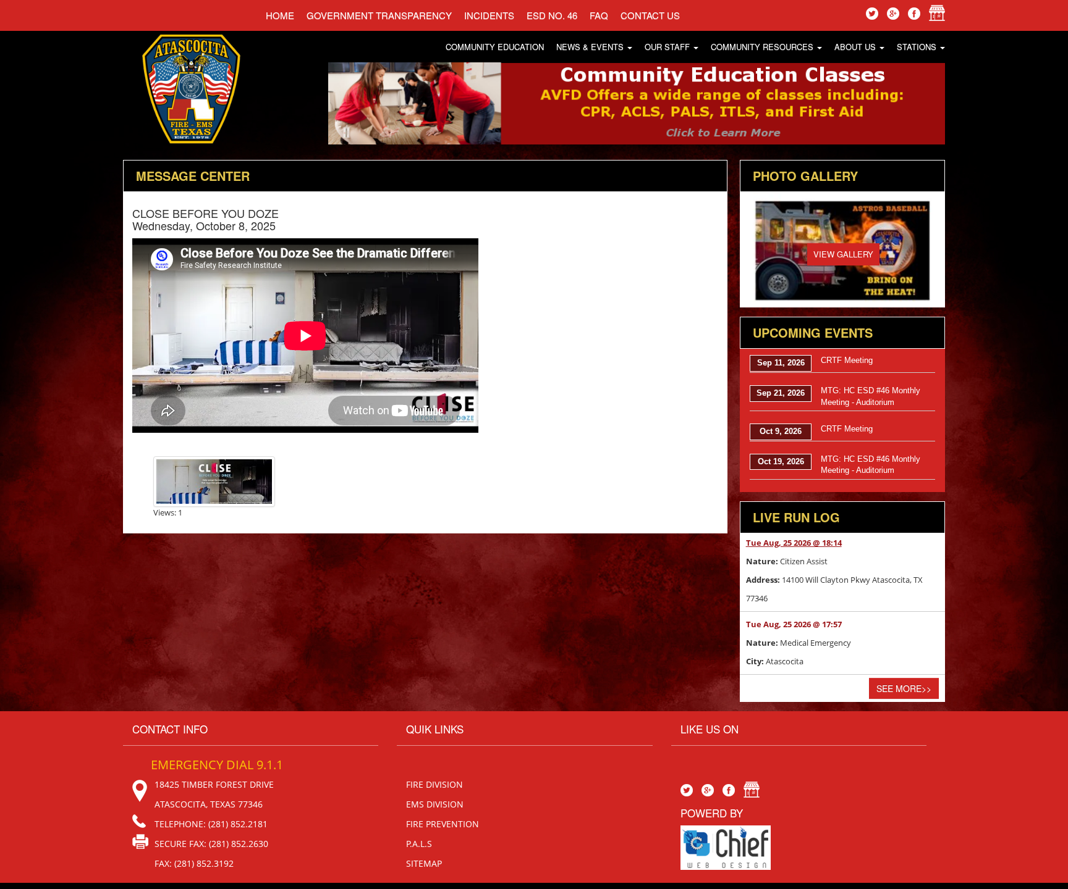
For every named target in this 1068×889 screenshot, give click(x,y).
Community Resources (763, 46)
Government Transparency (379, 15)
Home (280, 15)
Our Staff (668, 46)
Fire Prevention (442, 824)
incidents (489, 15)
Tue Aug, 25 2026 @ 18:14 (794, 542)
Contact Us (650, 15)
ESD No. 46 (552, 15)
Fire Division (434, 784)
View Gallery (843, 254)
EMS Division (435, 804)
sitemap (424, 863)
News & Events (591, 46)
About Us (856, 46)
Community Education (495, 46)
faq (599, 15)
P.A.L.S (419, 843)
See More (903, 688)
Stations (918, 46)
